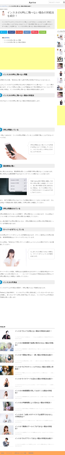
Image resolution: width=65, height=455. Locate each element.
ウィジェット (9, 453)
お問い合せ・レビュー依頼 (20, 453)
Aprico (32, 2)
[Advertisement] (27, 58)
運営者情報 (31, 453)
